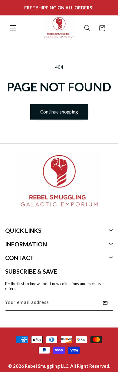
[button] (13, 28)
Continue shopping (59, 111)
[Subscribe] (105, 303)
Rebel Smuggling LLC (46, 366)
